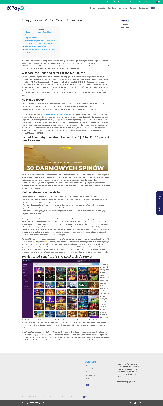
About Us (116, 2)
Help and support (31, 38)
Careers (141, 2)
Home (109, 2)
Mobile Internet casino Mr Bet (36, 46)
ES (159, 2)
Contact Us (150, 2)
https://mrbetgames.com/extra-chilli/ (54, 114)
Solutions (124, 2)
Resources (133, 2)
